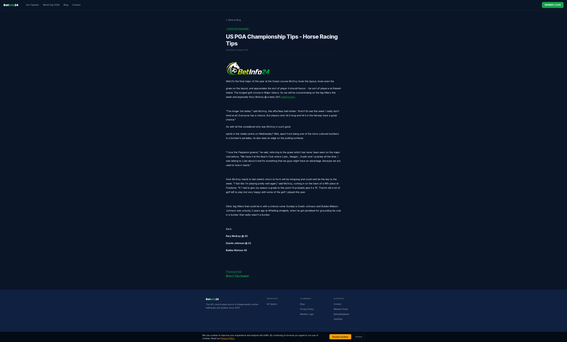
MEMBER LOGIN (553, 5)
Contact (76, 5)
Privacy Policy (307, 309)
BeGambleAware (341, 314)
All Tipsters (272, 304)
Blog (66, 5)
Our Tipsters (32, 5)
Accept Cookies (340, 337)
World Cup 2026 (51, 5)
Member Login (307, 314)
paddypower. (288, 96)
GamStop (338, 319)
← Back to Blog (233, 20)
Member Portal (341, 309)
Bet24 (11, 5)
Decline (358, 337)
